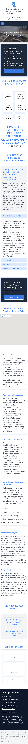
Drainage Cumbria (14, 9)
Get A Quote (14, 71)
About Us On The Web (8, 703)
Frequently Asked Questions (10, 699)
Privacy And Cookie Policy (9, 706)
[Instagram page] (5, 741)
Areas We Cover (6, 696)
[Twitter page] (9, 741)
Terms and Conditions (8, 709)
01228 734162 (14, 146)
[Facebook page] (2, 741)
